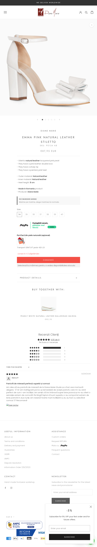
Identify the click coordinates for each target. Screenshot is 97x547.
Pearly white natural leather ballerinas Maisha (49, 316)
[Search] (86, 12)
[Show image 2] (45, 119)
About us (8, 437)
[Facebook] (5, 487)
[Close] (91, 507)
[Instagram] (11, 487)
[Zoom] (91, 25)
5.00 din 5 (55, 339)
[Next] (59, 119)
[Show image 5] (54, 119)
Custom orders (59, 437)
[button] (35, 348)
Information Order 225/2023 (17, 467)
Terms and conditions (14, 441)
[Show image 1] (42, 119)
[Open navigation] (5, 12)
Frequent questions (61, 450)
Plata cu (55, 445)
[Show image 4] (51, 119)
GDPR (6, 454)
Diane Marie (48, 130)
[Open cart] (92, 12)
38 (47, 214)
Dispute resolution (12, 463)
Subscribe (69, 537)
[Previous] (37, 119)
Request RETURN (59, 441)
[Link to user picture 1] (12, 410)
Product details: (31, 277)
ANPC (6, 458)
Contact (55, 454)
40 (62, 214)
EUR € (9, 517)
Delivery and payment (14, 445)
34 (19, 214)
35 (26, 214)
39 (55, 214)
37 (41, 214)
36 (33, 214)
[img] (12, 374)
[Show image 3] (48, 119)
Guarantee (9, 450)
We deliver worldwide (49, 3)
